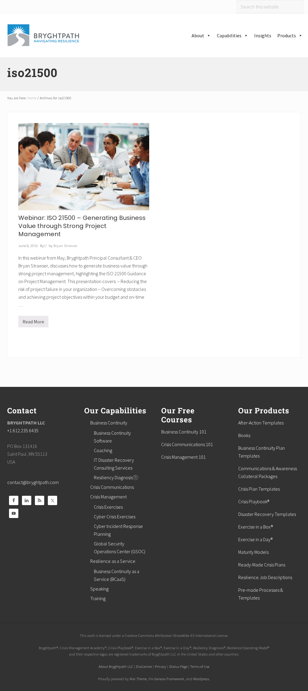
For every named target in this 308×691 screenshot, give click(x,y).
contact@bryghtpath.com (33, 482)
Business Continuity (108, 423)
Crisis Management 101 (183, 457)
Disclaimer (144, 666)
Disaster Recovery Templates (267, 514)
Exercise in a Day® (255, 539)
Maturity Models (253, 552)
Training (98, 598)
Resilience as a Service (112, 561)
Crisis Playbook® (253, 501)
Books (244, 435)
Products (286, 35)
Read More (33, 323)
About (198, 35)
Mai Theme (138, 678)
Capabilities (229, 35)
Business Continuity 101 (183, 432)
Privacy (160, 666)
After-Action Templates (261, 423)
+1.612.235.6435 (22, 430)
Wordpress (201, 678)
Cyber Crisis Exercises (114, 517)
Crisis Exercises (108, 507)
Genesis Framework (169, 678)
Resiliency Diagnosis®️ (116, 477)
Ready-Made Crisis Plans (261, 565)
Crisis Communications (112, 487)
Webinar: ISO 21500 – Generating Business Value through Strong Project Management (82, 226)
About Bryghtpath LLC (116, 666)
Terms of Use (199, 666)
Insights (262, 35)
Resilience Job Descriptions (265, 577)
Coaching (103, 450)
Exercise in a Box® (255, 527)
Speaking (99, 589)
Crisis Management (108, 497)
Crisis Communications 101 (187, 444)
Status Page (178, 666)
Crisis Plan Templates (259, 489)
